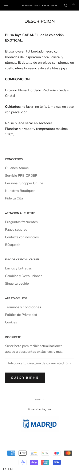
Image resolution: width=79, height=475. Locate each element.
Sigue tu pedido (17, 283)
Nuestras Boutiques (20, 190)
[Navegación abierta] (6, 5)
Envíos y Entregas (18, 268)
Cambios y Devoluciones (23, 276)
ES (5, 469)
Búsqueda (12, 244)
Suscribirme (25, 377)
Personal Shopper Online (24, 183)
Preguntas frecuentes (21, 222)
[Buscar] (66, 5)
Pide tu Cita (14, 198)
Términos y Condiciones (23, 307)
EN (10, 469)
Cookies (11, 322)
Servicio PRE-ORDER (21, 175)
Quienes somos (17, 168)
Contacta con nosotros (22, 237)
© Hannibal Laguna (39, 409)
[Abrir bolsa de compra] (73, 5)
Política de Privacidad (21, 314)
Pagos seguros (16, 229)
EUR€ (38, 399)
